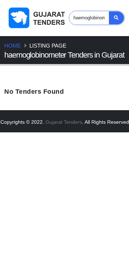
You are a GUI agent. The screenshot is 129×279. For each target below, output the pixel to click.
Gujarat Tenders (64, 122)
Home (12, 46)
